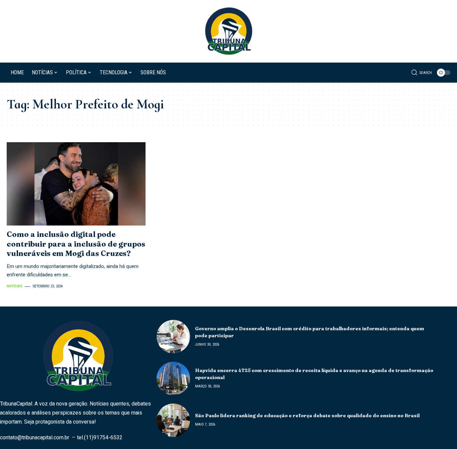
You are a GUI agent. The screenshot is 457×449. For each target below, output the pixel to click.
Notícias (14, 286)
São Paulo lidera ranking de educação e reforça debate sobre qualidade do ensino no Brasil (307, 416)
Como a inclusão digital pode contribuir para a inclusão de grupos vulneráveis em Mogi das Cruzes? (76, 244)
